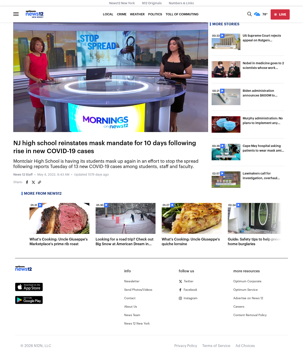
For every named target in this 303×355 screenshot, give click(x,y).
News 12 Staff (23, 174)
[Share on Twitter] (33, 182)
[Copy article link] (39, 182)
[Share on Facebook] (27, 182)
